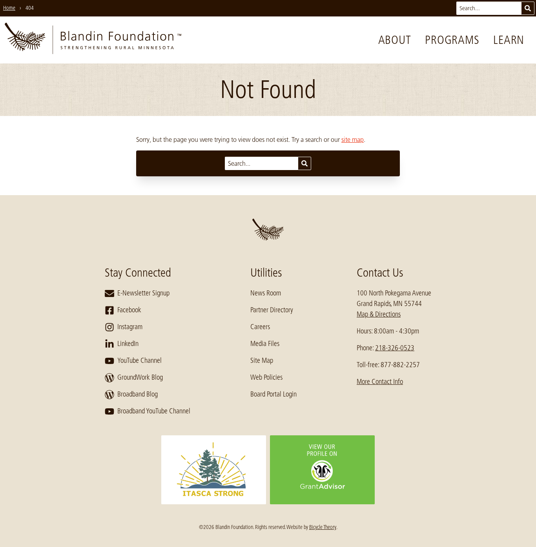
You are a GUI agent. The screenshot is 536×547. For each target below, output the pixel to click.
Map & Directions (379, 314)
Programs (452, 40)
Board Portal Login (273, 394)
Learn (508, 40)
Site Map (261, 360)
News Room (265, 293)
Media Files (264, 343)
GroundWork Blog (140, 377)
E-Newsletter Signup (143, 293)
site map (352, 139)
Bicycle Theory (322, 527)
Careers (260, 326)
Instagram (129, 326)
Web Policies (266, 377)
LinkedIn (128, 343)
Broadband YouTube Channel (153, 411)
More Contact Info (380, 381)
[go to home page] (93, 40)
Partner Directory (271, 310)
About (394, 40)
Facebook (129, 310)
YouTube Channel (139, 360)
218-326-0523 (394, 348)
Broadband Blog (137, 394)
